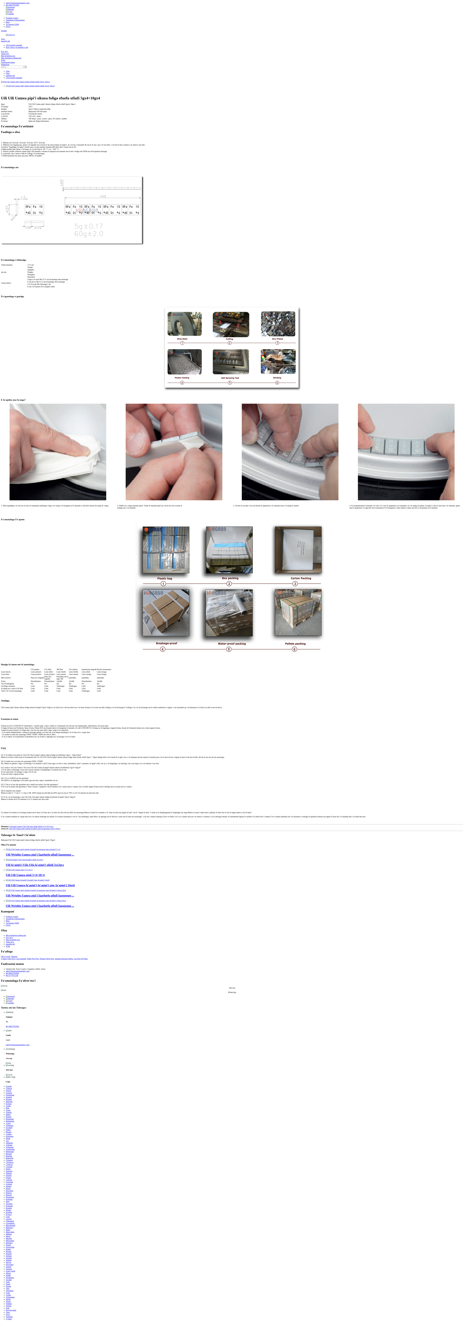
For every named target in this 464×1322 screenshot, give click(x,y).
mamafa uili (5, 41)
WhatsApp (5, 65)
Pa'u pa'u (4, 51)
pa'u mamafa (21, 959)
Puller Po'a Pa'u (33, 959)
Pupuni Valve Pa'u (47, 959)
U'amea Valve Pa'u (8, 959)
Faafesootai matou (8, 62)
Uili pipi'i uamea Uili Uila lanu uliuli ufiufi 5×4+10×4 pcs (32, 826)
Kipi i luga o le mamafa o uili (17, 47)
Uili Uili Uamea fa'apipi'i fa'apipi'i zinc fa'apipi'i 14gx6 (40, 885)
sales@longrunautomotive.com (17, 3)
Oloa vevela (5, 957)
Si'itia (3, 60)
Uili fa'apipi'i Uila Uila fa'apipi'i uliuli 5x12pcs (35, 864)
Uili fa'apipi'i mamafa (14, 45)
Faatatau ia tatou (12, 18)
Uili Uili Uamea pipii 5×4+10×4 (25, 875)
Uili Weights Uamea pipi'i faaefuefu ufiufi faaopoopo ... (40, 854)
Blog (8, 22)
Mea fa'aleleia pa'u (8, 56)
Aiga (3, 39)
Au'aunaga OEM (12, 24)
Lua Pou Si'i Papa (80, 959)
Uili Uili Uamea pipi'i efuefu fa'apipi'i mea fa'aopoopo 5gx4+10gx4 (34, 829)
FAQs (8, 27)
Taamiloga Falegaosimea (15, 20)
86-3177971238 (12, 975)
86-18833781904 (12, 5)
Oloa (8, 73)
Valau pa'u (5, 54)
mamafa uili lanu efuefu (64, 959)
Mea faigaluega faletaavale (11, 58)
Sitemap (14, 957)
